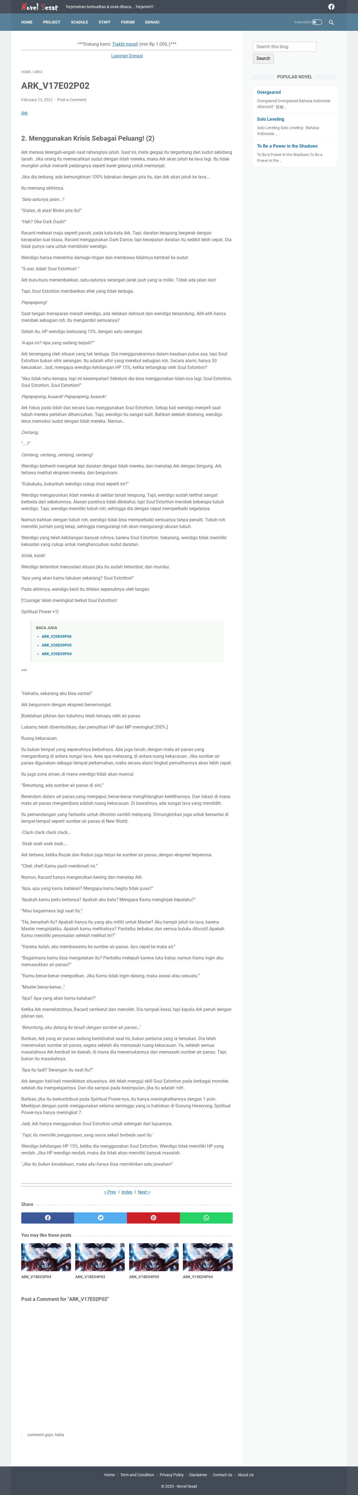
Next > (144, 1192)
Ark (24, 113)
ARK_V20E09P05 (57, 645)
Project (51, 22)
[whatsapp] (206, 1218)
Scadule (79, 22)
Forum (128, 22)
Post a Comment (71, 99)
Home (26, 22)
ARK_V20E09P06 (57, 636)
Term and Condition (137, 1475)
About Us (246, 1475)
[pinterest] (153, 1218)
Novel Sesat (187, 1486)
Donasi (152, 22)
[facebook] (331, 7)
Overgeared (269, 92)
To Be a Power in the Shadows (287, 146)
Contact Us (222, 1475)
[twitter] (100, 1218)
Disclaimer (198, 1475)
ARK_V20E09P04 (57, 654)
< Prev (110, 1192)
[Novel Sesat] (43, 7)
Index (127, 1192)
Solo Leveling (270, 119)
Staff (104, 22)
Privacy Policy (172, 1475)
